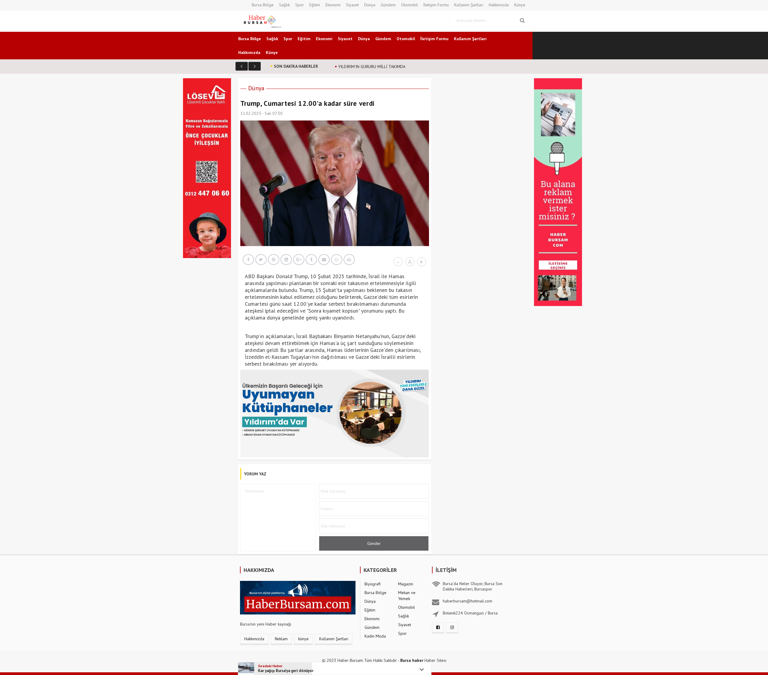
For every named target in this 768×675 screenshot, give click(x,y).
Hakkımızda (499, 4)
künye (303, 638)
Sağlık (284, 4)
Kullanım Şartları (468, 4)
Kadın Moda (375, 636)
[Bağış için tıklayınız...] (207, 167)
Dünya (369, 4)
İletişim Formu (436, 4)
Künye (519, 4)
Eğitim (314, 4)
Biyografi (372, 584)
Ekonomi (333, 4)
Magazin (405, 584)
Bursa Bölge (263, 4)
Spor (299, 4)
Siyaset (352, 4)
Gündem (388, 4)
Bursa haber (411, 660)
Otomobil (409, 4)
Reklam (281, 638)
